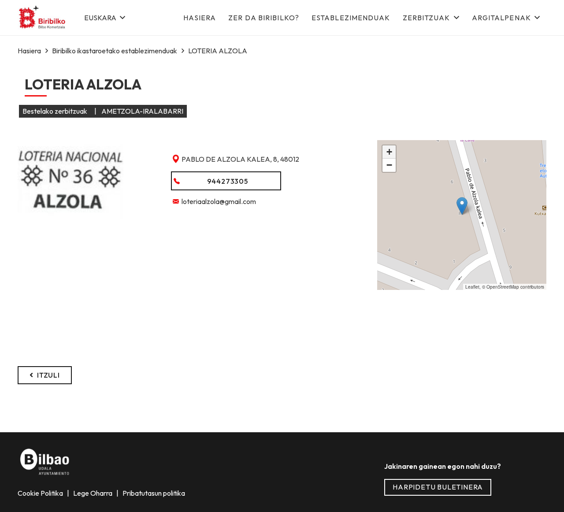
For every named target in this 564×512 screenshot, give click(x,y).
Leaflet (472, 287)
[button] (104, 18)
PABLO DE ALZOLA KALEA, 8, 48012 (240, 159)
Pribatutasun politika (153, 493)
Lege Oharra (93, 493)
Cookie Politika (41, 493)
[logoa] (42, 18)
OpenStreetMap (502, 287)
